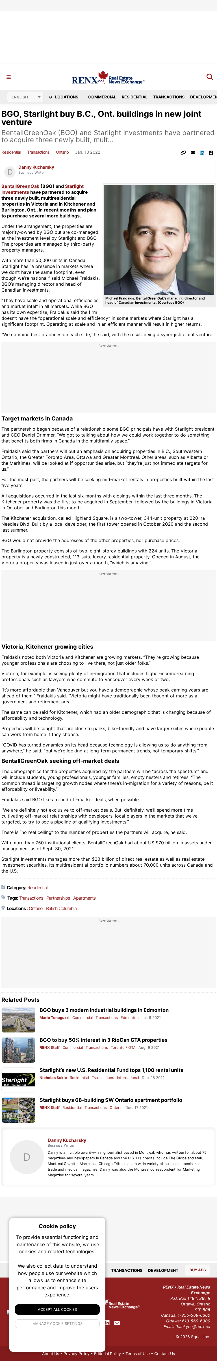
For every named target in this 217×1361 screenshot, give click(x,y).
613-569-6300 (196, 1320)
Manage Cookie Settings (57, 1323)
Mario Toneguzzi (55, 1017)
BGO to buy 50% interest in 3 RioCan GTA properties (104, 1040)
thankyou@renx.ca (192, 1326)
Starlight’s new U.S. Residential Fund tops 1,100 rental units (111, 1070)
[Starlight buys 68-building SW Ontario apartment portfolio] (18, 1110)
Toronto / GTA (123, 1047)
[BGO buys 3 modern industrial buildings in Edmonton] (18, 1020)
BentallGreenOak (20, 186)
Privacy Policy (77, 1353)
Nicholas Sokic (53, 1077)
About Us (50, 1353)
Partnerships (58, 898)
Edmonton (130, 1017)
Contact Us (164, 1353)
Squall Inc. (200, 1336)
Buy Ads (198, 1270)
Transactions (169, 96)
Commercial (102, 96)
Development (163, 1270)
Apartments (84, 898)
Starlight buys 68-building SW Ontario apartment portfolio (111, 1100)
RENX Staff (50, 1047)
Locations (66, 96)
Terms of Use (137, 1353)
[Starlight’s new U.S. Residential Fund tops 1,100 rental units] (18, 1080)
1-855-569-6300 (194, 1315)
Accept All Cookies (57, 1309)
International (128, 1077)
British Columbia (61, 908)
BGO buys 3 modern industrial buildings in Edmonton (104, 1010)
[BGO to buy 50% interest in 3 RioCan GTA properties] (18, 1050)
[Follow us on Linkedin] (107, 1323)
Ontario (62, 152)
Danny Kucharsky (36, 167)
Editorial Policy (107, 1353)
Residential (134, 96)
